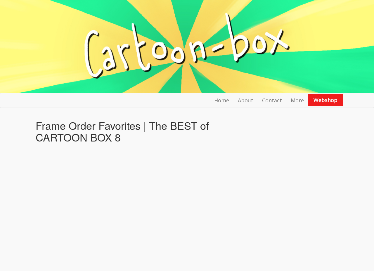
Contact (272, 100)
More (297, 100)
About (245, 100)
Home (221, 100)
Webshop (325, 99)
